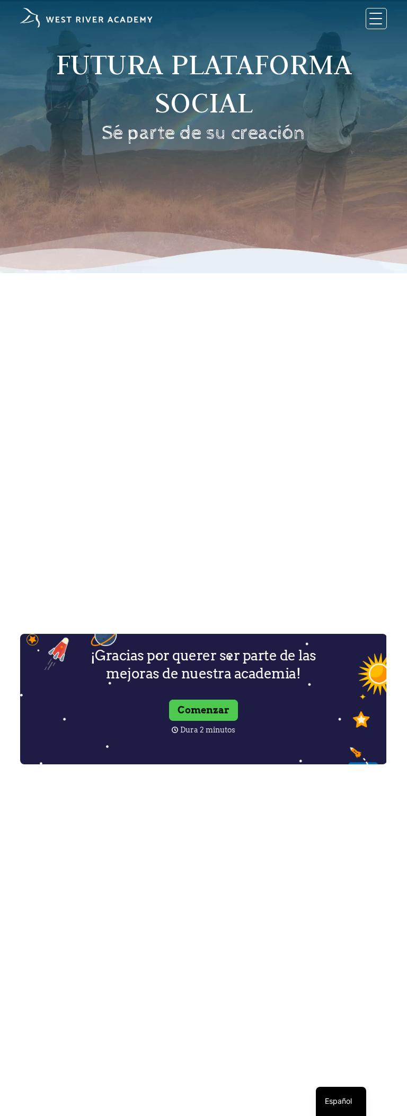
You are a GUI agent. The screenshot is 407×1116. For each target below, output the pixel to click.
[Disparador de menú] (376, 18)
